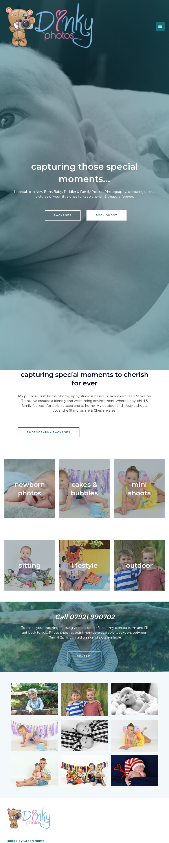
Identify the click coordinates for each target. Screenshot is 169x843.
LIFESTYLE (84, 565)
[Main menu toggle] (160, 26)
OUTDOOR (139, 565)
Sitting (30, 565)
